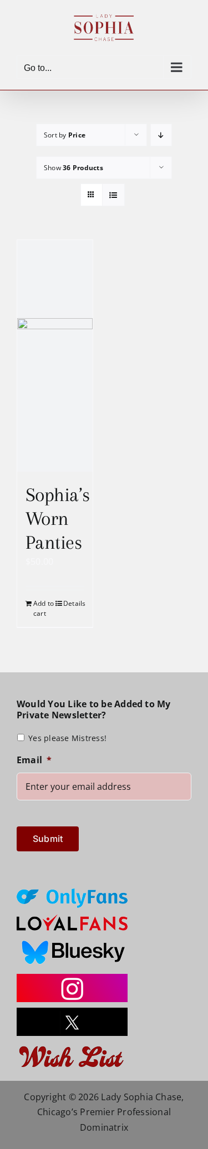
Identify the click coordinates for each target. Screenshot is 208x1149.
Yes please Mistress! (67, 738)
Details (73, 603)
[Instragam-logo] (72, 978)
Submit (48, 838)
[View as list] (113, 195)
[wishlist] (72, 1046)
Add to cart (43, 608)
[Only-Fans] (72, 893)
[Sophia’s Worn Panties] (55, 356)
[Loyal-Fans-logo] (72, 918)
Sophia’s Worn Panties (58, 518)
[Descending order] (161, 135)
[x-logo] (72, 1012)
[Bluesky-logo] (72, 940)
